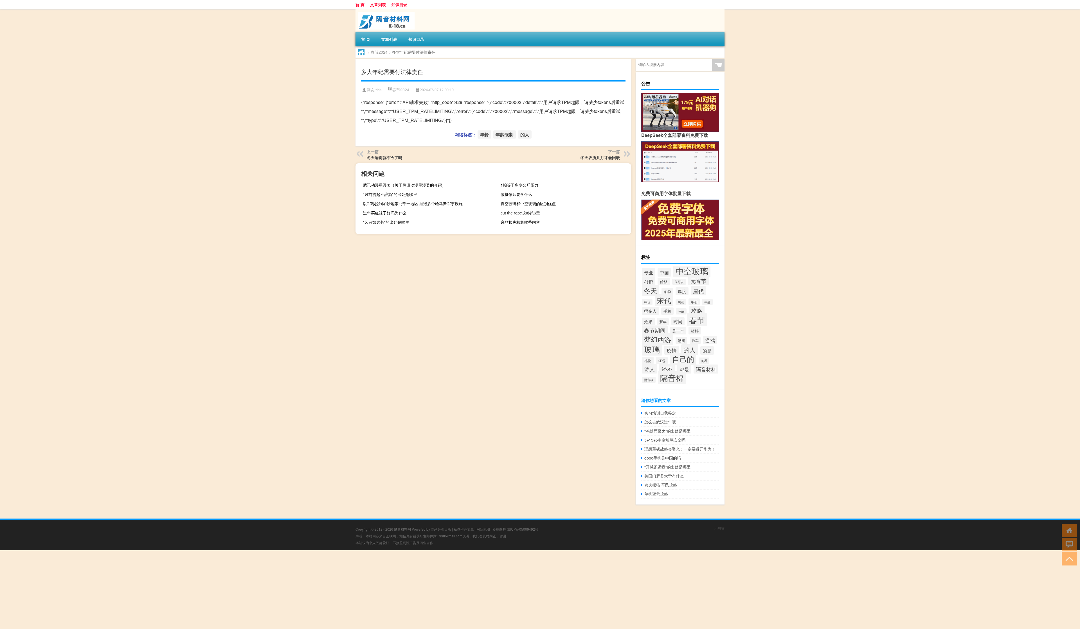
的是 (707, 350)
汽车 (695, 340)
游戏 (710, 340)
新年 (663, 321)
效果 (648, 321)
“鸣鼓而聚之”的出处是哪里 (667, 431)
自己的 (683, 359)
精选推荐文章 (464, 529)
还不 (667, 369)
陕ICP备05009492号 (522, 529)
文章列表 (378, 4)
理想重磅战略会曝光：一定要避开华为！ (679, 449)
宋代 (664, 300)
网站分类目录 (441, 529)
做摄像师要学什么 (516, 194)
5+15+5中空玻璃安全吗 (664, 440)
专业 (648, 272)
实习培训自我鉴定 (660, 413)
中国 (664, 272)
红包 (661, 360)
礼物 (647, 360)
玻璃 (652, 349)
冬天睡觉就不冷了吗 (384, 157)
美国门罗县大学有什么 (664, 476)
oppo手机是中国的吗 (662, 458)
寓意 (681, 302)
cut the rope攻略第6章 (520, 213)
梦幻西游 (657, 339)
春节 (697, 319)
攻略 (696, 310)
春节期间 (654, 330)
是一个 (678, 331)
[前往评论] (1068, 544)
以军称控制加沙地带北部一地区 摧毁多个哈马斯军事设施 (413, 203)
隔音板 (648, 380)
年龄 (484, 134)
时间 (677, 321)
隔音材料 (706, 369)
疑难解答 (499, 529)
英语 (704, 360)
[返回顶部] (1068, 558)
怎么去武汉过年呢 (660, 422)
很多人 (650, 311)
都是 (684, 369)
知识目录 (399, 4)
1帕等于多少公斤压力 (519, 185)
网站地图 (483, 529)
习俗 (648, 281)
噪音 (647, 302)
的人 (524, 134)
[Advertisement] (169, 589)
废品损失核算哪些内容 (520, 222)
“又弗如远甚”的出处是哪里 (386, 222)
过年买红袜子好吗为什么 (384, 213)
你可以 (679, 282)
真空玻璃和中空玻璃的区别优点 (528, 203)
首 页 (360, 4)
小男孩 (719, 528)
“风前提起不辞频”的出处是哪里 (390, 194)
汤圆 (681, 340)
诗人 (649, 369)
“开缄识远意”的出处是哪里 (667, 467)
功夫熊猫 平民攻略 (660, 485)
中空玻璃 (692, 271)
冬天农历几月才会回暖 (600, 157)
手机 (667, 311)
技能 (681, 311)
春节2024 (379, 52)
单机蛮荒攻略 (656, 494)
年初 (694, 301)
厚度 (682, 291)
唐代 (698, 291)
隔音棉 (672, 377)
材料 (695, 331)
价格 (664, 281)
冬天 (650, 290)
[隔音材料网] (385, 11)
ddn (379, 90)
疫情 (672, 350)
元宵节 (698, 280)
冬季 (667, 291)
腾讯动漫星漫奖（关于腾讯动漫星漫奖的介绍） (404, 185)
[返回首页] (1068, 530)
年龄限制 (505, 134)
